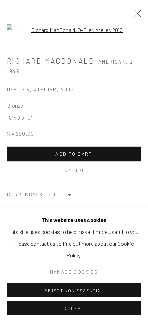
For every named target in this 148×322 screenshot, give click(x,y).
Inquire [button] (74, 170)
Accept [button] (74, 308)
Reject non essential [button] (74, 290)
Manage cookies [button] (74, 272)
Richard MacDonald (50, 60)
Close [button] (136, 15)
